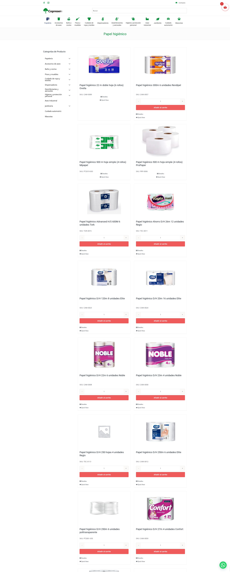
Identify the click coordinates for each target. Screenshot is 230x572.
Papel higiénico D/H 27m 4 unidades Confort (159, 529)
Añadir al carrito (160, 107)
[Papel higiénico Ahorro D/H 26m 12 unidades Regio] (160, 201)
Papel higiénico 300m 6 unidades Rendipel (158, 85)
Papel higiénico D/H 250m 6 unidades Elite (158, 452)
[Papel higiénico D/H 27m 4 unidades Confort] (160, 508)
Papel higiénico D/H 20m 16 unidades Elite (158, 298)
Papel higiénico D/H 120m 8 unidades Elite (102, 298)
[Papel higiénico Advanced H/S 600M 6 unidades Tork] (104, 201)
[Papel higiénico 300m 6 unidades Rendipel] (160, 64)
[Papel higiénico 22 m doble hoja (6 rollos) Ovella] (104, 64)
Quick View (105, 100)
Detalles (105, 97)
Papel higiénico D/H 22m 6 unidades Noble (102, 375)
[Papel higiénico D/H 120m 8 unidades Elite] (104, 278)
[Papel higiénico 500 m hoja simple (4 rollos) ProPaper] (160, 141)
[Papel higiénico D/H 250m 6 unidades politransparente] (104, 508)
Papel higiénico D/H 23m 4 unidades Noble (158, 375)
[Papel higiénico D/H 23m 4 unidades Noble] (160, 354)
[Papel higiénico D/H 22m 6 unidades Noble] (104, 354)
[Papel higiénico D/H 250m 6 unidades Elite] (160, 431)
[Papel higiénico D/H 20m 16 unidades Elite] (160, 278)
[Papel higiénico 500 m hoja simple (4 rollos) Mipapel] (104, 141)
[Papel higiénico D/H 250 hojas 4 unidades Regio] (104, 431)
